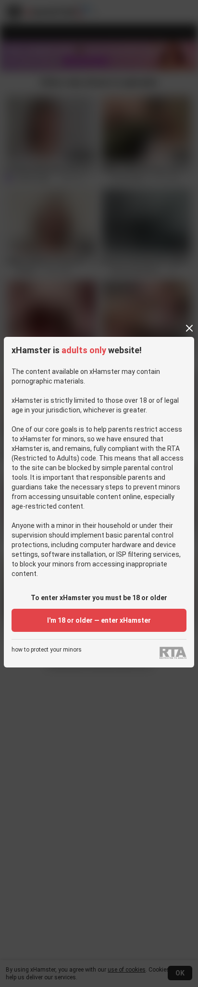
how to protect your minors (47, 650)
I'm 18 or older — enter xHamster (99, 620)
